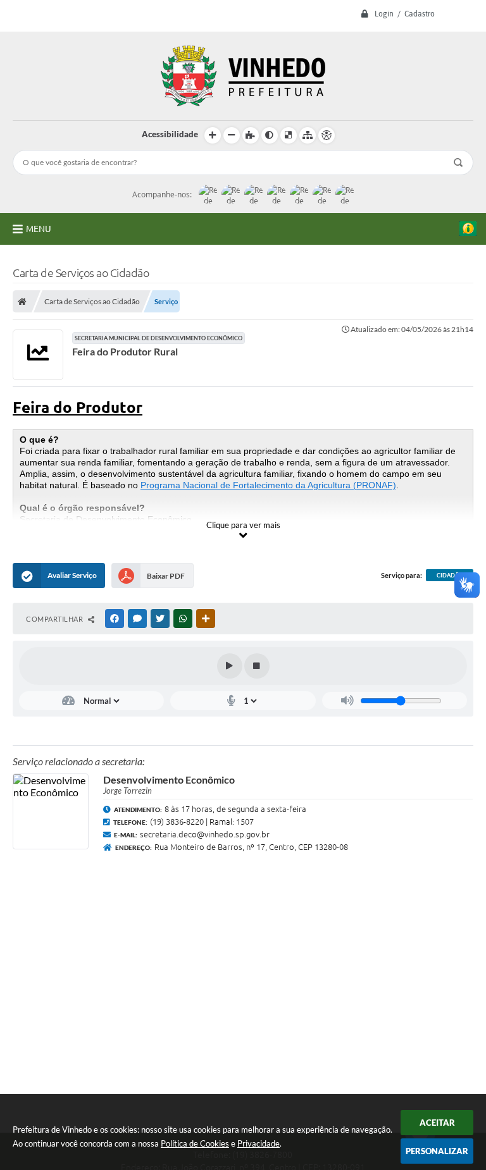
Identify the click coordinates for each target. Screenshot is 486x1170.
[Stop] (257, 666)
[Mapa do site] (307, 135)
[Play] (229, 666)
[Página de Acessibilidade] (326, 135)
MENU (38, 229)
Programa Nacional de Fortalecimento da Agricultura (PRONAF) (268, 485)
